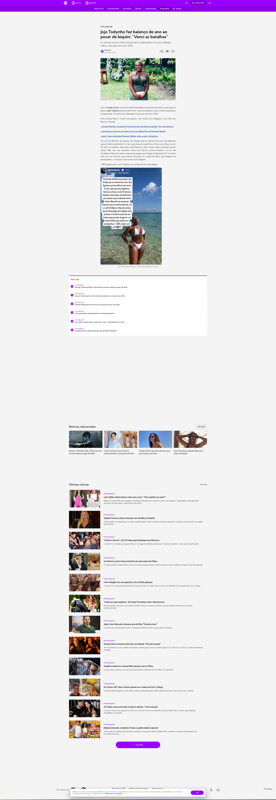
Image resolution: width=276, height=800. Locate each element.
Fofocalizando (106, 26)
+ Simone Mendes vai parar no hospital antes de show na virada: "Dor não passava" (137, 126)
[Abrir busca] (186, 3)
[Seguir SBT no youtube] (218, 790)
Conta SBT (199, 3)
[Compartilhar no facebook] (167, 51)
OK (197, 793)
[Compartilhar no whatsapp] (161, 51)
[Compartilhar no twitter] (173, 51)
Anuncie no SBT (119, 788)
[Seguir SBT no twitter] (211, 790)
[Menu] (209, 3)
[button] (85, 446)
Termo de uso (157, 788)
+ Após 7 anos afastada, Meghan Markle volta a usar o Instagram (129, 136)
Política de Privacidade (113, 794)
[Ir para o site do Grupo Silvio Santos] (67, 790)
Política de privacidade (138, 788)
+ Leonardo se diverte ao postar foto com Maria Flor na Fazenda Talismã (132, 131)
